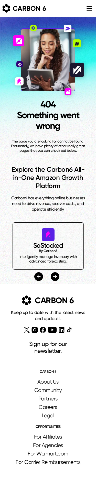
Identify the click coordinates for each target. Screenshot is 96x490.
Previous (39, 276)
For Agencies (48, 445)
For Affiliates (48, 437)
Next (54, 276)
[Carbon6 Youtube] (52, 330)
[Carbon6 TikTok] (69, 330)
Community (48, 390)
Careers (48, 407)
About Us (48, 382)
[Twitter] (27, 330)
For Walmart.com (48, 454)
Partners (48, 399)
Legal (48, 415)
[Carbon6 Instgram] (34, 330)
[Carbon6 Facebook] (43, 330)
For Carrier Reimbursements (48, 462)
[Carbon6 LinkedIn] (62, 330)
